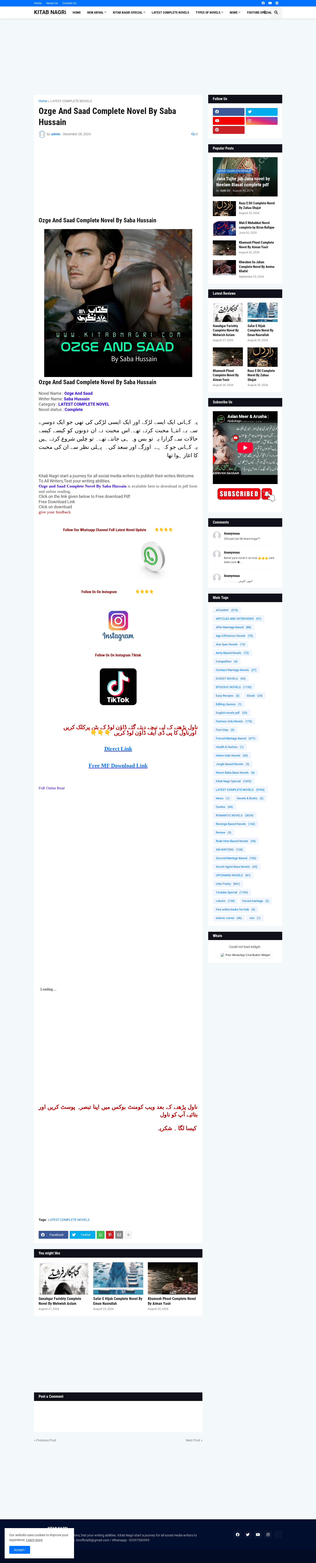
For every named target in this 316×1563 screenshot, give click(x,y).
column (225, 901)
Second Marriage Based (236, 858)
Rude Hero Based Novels (236, 841)
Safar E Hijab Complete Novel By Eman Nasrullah (117, 1301)
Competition (227, 661)
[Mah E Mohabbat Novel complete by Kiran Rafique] (224, 228)
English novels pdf (231, 712)
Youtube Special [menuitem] (259, 12)
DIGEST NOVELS (231, 678)
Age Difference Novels (234, 635)
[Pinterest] (110, 1235)
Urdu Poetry (228, 884)
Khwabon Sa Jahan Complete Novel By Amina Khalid (256, 266)
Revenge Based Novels (235, 824)
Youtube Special (232, 892)
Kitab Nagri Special (233, 781)
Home (38, 3)
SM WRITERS (229, 849)
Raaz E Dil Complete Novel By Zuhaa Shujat (257, 205)
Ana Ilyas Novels (230, 644)
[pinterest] (277, 3)
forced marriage (255, 901)
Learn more (34, 1540)
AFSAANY (227, 610)
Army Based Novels (232, 653)
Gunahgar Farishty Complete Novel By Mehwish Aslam (60, 1301)
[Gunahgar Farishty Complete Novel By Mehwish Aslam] (64, 1278)
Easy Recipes (227, 695)
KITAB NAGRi (50, 12)
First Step (225, 730)
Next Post (193, 1440)
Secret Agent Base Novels (236, 866)
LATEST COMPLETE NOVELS (71, 101)
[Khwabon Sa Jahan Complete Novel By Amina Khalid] (224, 267)
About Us (52, 3)
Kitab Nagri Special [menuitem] (128, 12)
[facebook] (263, 3)
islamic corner (229, 918)
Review (223, 832)
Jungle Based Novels (232, 764)
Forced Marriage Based (235, 738)
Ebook (255, 695)
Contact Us (69, 3)
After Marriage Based (233, 627)
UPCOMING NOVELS (233, 875)
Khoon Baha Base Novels (235, 772)
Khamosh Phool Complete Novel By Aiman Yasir (172, 1301)
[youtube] (270, 3)
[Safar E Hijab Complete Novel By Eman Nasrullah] (118, 1278)
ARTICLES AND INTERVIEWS (238, 618)
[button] (265, 12)
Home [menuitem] (77, 12)
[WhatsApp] (101, 1235)
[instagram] (262, 121)
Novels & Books (250, 798)
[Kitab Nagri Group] (262, 130)
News (222, 798)
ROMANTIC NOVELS (235, 815)
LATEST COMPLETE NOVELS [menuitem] (170, 12)
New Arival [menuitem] (95, 12)
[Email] (119, 1235)
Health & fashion (230, 747)
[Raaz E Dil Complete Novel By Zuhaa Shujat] (224, 208)
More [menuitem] (234, 12)
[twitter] (262, 112)
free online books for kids (235, 909)
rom (254, 918)
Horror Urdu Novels (232, 755)
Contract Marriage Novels (236, 670)
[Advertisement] (158, 56)
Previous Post (46, 1440)
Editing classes (229, 704)
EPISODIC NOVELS (234, 687)
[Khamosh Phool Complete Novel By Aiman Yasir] (173, 1278)
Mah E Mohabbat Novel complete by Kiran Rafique (256, 225)
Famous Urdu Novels (234, 721)
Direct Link (118, 749)
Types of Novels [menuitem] (208, 12)
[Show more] (128, 1235)
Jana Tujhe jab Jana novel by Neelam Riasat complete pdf (243, 181)
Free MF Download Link (118, 766)
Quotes (224, 807)
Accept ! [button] (19, 1550)
